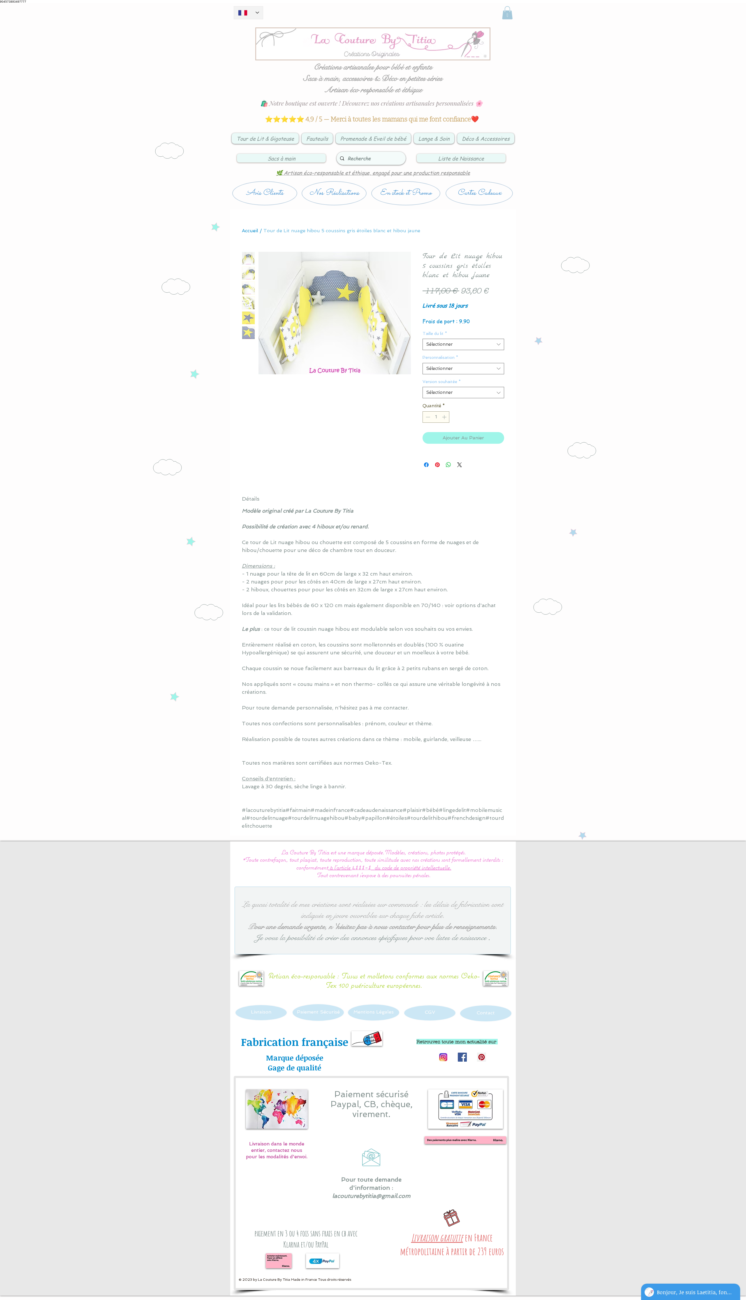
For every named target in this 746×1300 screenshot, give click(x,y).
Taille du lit (435, 333)
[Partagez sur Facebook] (426, 464)
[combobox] (463, 344)
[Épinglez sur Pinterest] (437, 464)
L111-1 (361, 868)
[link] (507, 12)
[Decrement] (427, 417)
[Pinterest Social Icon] (481, 1057)
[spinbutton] (436, 417)
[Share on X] (459, 464)
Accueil (250, 230)
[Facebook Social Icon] (462, 1057)
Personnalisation (440, 357)
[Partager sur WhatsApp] (448, 464)
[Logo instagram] (443, 1057)
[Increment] (445, 417)
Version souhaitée (442, 381)
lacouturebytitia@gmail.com (371, 1195)
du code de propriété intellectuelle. (412, 867)
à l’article (340, 867)
